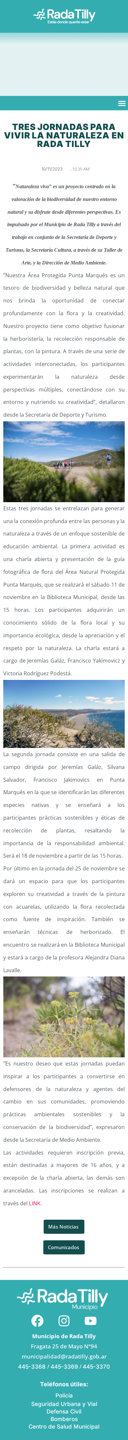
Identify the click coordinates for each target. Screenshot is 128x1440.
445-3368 (32, 1366)
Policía (64, 1395)
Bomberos (64, 1419)
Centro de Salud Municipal (64, 1426)
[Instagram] (64, 1320)
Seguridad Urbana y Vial (64, 1404)
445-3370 (96, 1366)
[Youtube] (90, 1320)
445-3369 (64, 1366)
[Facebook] (37, 1320)
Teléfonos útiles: (64, 1384)
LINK (35, 1203)
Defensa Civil (64, 1411)
